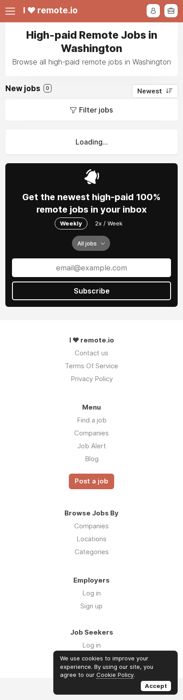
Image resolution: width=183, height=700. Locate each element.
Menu (12, 11)
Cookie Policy (115, 674)
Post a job (91, 481)
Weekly (71, 223)
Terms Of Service (91, 366)
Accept (156, 685)
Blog (92, 459)
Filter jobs (96, 109)
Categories (92, 551)
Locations (91, 539)
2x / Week (109, 223)
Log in (91, 593)
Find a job (92, 420)
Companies (91, 433)
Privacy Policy (92, 378)
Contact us (91, 353)
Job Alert (91, 446)
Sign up (91, 606)
